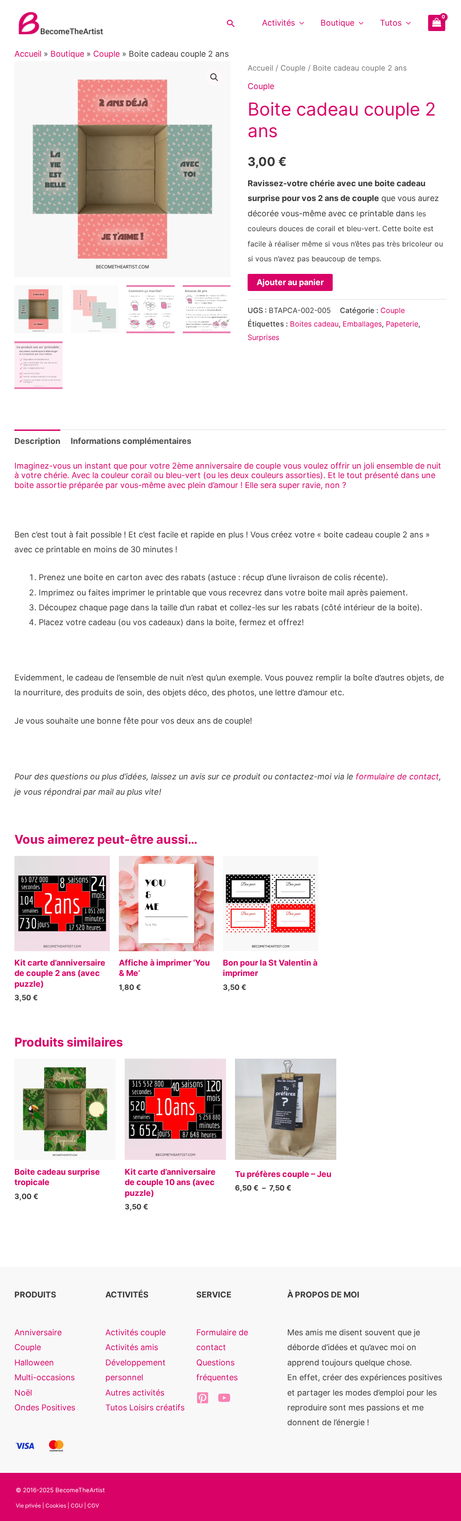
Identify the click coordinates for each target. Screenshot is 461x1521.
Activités (278, 22)
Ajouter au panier (290, 282)
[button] (231, 23)
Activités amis (131, 1347)
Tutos (391, 22)
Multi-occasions (44, 1377)
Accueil (27, 53)
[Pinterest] (202, 1397)
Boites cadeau (314, 323)
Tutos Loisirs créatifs (145, 1407)
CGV (93, 1505)
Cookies (55, 1505)
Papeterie (402, 323)
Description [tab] (37, 441)
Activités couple (135, 1332)
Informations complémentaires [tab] (131, 441)
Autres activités (134, 1392)
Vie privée (28, 1505)
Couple (106, 53)
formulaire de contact (397, 776)
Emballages (362, 323)
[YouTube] (224, 1397)
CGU (77, 1505)
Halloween (34, 1362)
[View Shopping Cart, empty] (436, 23)
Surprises (263, 337)
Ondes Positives (44, 1407)
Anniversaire (38, 1332)
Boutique (337, 22)
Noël (23, 1392)
